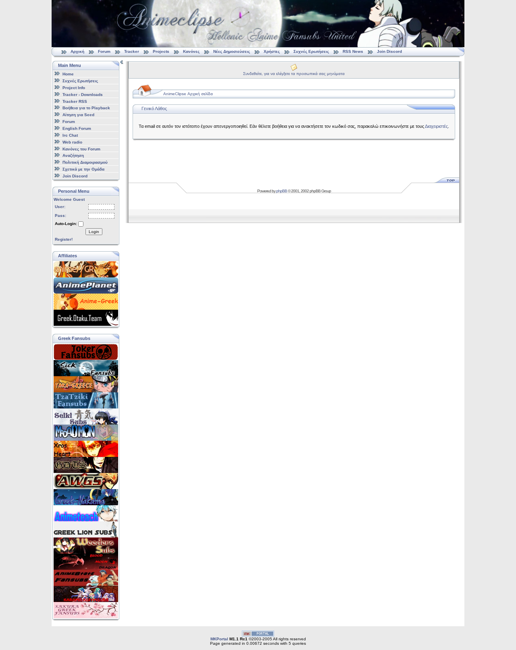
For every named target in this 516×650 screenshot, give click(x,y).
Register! (64, 239)
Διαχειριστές (436, 126)
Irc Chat (70, 135)
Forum (104, 51)
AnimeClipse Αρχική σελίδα (188, 94)
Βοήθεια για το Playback (86, 108)
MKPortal (219, 639)
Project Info (73, 87)
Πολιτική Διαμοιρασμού (85, 162)
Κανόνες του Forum (81, 148)
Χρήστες (272, 51)
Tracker (131, 51)
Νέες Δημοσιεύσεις (231, 51)
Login (94, 231)
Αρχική (77, 51)
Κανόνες (191, 51)
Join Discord (389, 51)
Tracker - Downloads (82, 94)
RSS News (353, 51)
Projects (161, 51)
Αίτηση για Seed (78, 114)
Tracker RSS (74, 101)
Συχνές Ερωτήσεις (311, 51)
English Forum (76, 128)
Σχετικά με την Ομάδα (83, 169)
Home (68, 74)
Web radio (72, 142)
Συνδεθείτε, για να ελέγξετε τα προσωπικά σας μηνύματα (294, 73)
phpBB (281, 191)
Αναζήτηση (73, 155)
